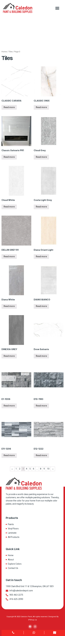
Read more (9, 107)
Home (4, 51)
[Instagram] (35, 626)
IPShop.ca (32, 620)
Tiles (10, 51)
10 (48, 468)
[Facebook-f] (30, 626)
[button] (57, 8)
